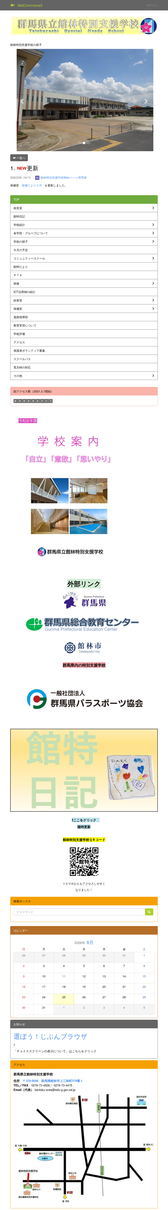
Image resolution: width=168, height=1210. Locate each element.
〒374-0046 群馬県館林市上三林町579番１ (53, 1081)
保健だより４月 (33, 185)
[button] (21, 100)
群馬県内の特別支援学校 (84, 665)
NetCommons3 (30, 5)
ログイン (152, 5)
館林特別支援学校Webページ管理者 (63, 177)
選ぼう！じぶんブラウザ (50, 1036)
